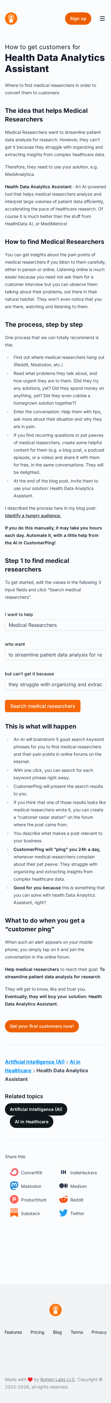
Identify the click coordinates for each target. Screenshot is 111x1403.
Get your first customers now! (42, 1026)
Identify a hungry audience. (33, 515)
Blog (57, 1332)
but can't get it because (29, 673)
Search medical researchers (42, 706)
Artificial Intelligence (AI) (36, 1109)
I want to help (19, 614)
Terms (77, 1332)
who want (15, 644)
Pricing (37, 1332)
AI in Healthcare (31, 1121)
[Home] (11, 18)
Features (13, 1332)
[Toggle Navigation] (102, 18)
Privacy (99, 1332)
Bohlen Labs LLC (57, 1379)
